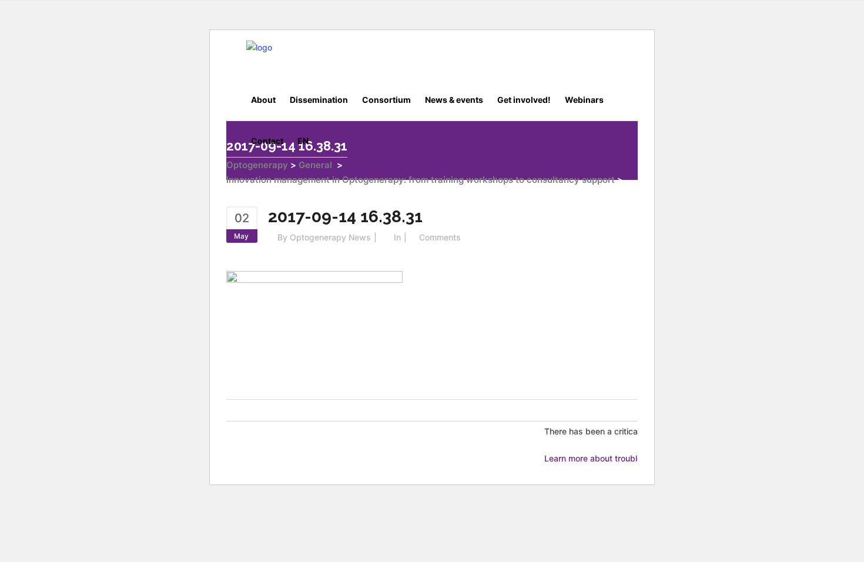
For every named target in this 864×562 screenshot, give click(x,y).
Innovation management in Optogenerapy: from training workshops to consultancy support (420, 179)
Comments (440, 237)
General (315, 164)
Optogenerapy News (330, 237)
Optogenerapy (257, 164)
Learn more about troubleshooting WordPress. (633, 458)
